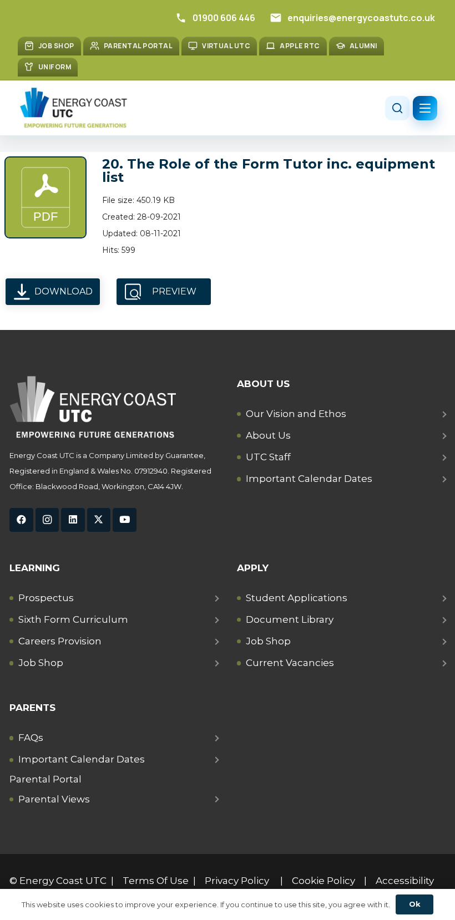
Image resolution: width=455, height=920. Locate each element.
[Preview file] (45, 197)
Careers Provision (60, 641)
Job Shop (40, 662)
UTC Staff (268, 456)
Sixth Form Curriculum (73, 619)
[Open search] (397, 108)
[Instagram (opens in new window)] (47, 520)
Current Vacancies (290, 662)
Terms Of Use (156, 880)
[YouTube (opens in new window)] (124, 520)
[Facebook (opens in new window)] (21, 520)
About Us (268, 435)
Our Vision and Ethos (296, 413)
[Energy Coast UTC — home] (73, 108)
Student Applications (296, 597)
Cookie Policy (323, 880)
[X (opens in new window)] (99, 520)
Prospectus (46, 597)
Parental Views (54, 799)
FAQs (30, 737)
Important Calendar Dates (309, 478)
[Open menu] (425, 108)
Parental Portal (45, 779)
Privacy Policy (237, 880)
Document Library (289, 619)
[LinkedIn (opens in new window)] (73, 520)
